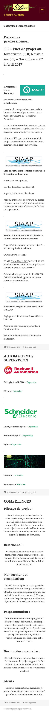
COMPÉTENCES (17, 501)
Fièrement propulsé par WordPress (17, 709)
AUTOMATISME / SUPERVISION (18, 358)
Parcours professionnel (16, 39)
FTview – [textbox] (13, 391)
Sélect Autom (14, 15)
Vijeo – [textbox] (12, 444)
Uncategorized (30, 347)
